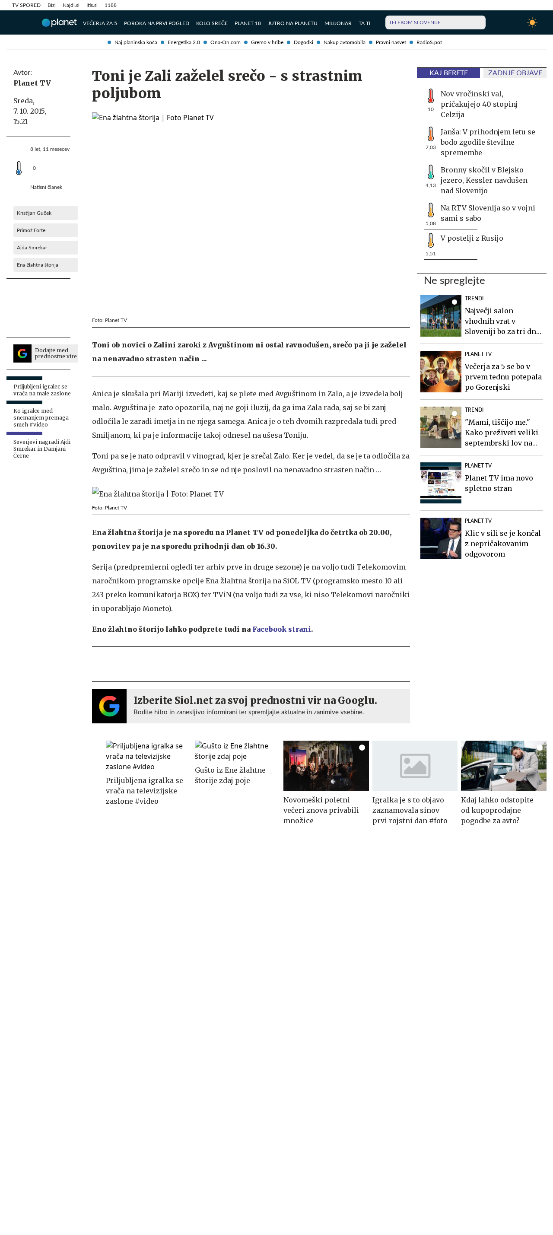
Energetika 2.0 (184, 42)
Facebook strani (281, 629)
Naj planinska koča (135, 42)
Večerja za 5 (100, 23)
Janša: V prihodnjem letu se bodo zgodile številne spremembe (488, 142)
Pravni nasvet (391, 42)
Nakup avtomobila (344, 42)
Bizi (52, 5)
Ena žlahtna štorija (37, 264)
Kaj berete (448, 73)
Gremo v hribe (267, 42)
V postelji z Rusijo (472, 238)
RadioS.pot (429, 42)
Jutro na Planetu (293, 23)
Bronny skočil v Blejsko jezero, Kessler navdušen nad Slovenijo (484, 180)
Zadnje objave (515, 73)
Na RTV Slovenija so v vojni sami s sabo (488, 213)
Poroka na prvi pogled (156, 23)
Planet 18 (248, 23)
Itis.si (92, 5)
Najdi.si (71, 5)
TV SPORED (26, 5)
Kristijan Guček (34, 213)
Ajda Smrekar (32, 247)
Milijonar (338, 23)
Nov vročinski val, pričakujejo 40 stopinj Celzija (479, 104)
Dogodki (303, 42)
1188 (111, 5)
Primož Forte (31, 230)
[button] (16, 22)
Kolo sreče (212, 23)
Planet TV (32, 83)
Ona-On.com (225, 42)
